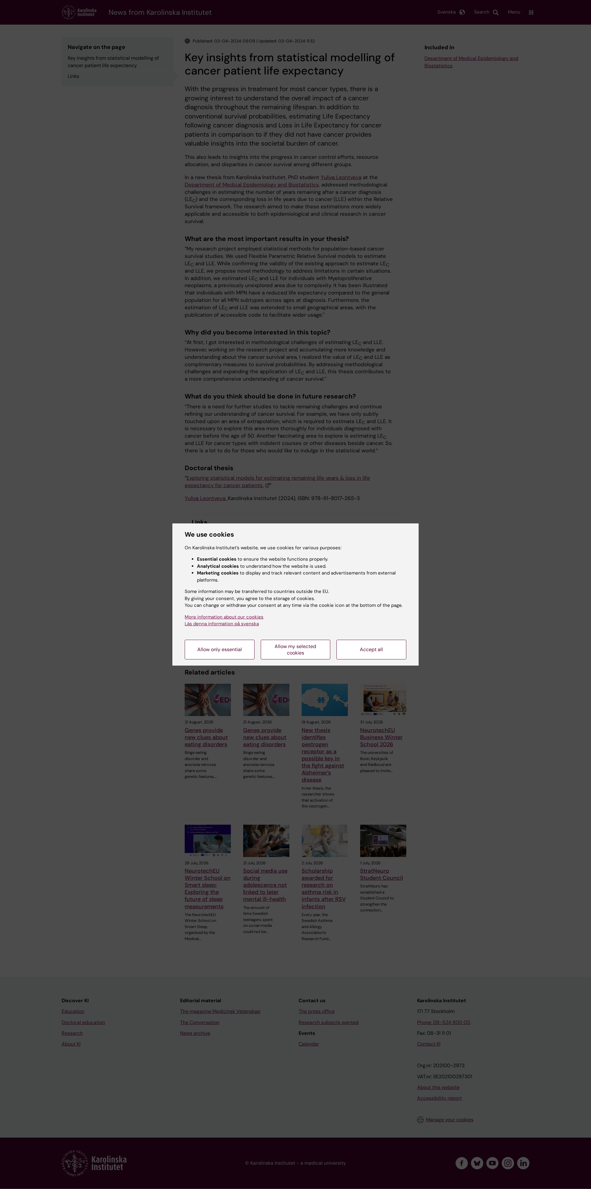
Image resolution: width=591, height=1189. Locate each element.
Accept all (371, 649)
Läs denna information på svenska (222, 624)
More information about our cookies (224, 617)
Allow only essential (219, 649)
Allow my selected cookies (295, 649)
